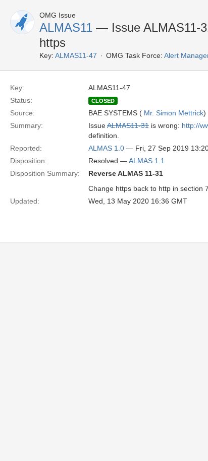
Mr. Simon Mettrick (173, 113)
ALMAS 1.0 (106, 148)
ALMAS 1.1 (147, 161)
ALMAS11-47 (76, 55)
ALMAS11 (65, 27)
